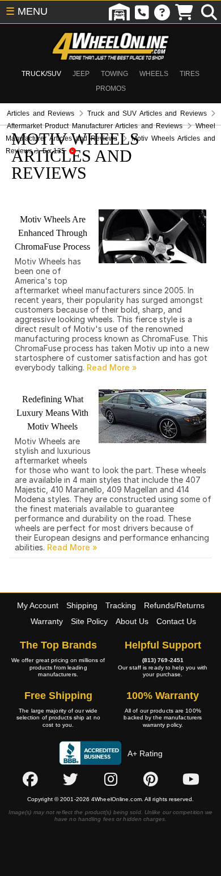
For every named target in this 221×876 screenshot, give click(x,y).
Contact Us (176, 621)
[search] (209, 12)
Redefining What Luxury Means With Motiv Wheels (52, 412)
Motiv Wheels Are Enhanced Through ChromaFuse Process (52, 232)
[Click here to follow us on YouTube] (191, 779)
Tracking (120, 605)
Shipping (81, 605)
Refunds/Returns (174, 605)
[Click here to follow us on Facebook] (30, 779)
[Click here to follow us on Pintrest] (150, 779)
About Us (132, 621)
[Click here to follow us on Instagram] (110, 779)
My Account (37, 605)
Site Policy (89, 621)
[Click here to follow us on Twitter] (70, 779)
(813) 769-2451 (163, 660)
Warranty (47, 621)
